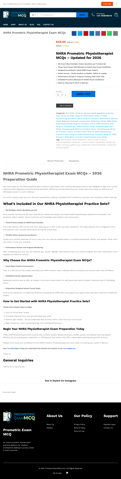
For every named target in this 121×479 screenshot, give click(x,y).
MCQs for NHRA (67, 116)
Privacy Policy (79, 424)
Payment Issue (109, 424)
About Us (22, 24)
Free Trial (107, 4)
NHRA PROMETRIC (79, 140)
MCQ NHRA (70, 113)
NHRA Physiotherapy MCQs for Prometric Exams (75, 124)
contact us (71, 348)
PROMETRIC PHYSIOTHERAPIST (93, 145)
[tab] (42, 162)
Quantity (59, 91)
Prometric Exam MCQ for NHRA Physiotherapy (92, 132)
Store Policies (55, 161)
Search (82, 15)
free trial (14, 348)
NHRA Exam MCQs (98, 121)
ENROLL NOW (83, 94)
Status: (59, 46)
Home (5, 24)
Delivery (50, 428)
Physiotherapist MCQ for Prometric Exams (79, 129)
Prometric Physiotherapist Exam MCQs (91, 137)
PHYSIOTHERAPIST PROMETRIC (68, 142)
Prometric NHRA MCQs (65, 137)
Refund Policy (79, 428)
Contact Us (48, 24)
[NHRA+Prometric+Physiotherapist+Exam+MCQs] (80, 33)
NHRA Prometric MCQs (86, 126)
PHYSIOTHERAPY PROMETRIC (93, 142)
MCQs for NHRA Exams (84, 116)
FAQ (38, 24)
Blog (32, 24)
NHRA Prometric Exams (97, 140)
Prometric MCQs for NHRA (105, 134)
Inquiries (74, 161)
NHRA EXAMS (65, 140)
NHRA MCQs (111, 121)
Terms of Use (79, 431)
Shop (13, 24)
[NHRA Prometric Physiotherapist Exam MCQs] (74, 33)
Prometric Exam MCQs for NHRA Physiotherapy (75, 134)
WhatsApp (100, 14)
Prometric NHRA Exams (71, 145)
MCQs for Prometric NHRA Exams (96, 118)
